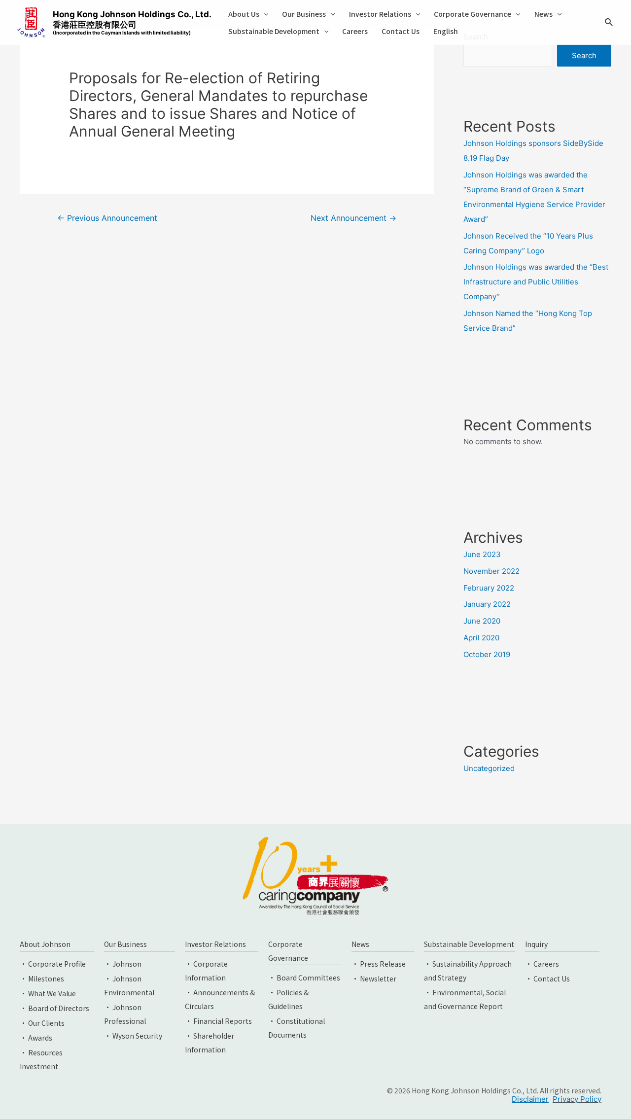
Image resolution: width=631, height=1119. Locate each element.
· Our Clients (42, 1023)
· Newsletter (373, 978)
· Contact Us (547, 978)
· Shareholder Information (209, 1042)
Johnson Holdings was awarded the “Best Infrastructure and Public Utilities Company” (535, 281)
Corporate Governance (472, 14)
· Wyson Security (133, 1036)
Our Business (304, 14)
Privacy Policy (577, 1099)
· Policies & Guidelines (288, 999)
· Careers (542, 964)
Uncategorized (489, 768)
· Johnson (122, 964)
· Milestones (42, 978)
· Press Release (378, 964)
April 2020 (481, 637)
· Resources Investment (41, 1059)
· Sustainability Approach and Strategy (468, 970)
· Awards (36, 1038)
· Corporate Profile (53, 964)
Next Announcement (353, 218)
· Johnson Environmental (129, 985)
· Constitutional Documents (296, 1028)
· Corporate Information (206, 970)
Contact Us (401, 31)
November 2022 (491, 571)
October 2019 (486, 654)
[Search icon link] (609, 23)
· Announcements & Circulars (220, 999)
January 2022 (487, 604)
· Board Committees (304, 977)
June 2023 (482, 554)
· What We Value (48, 993)
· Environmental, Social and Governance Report (465, 999)
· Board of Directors (54, 1008)
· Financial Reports (218, 1021)
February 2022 (488, 588)
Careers (355, 31)
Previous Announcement (107, 218)
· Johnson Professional (125, 1014)
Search (584, 55)
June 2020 (481, 621)
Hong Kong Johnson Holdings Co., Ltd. (132, 22)
